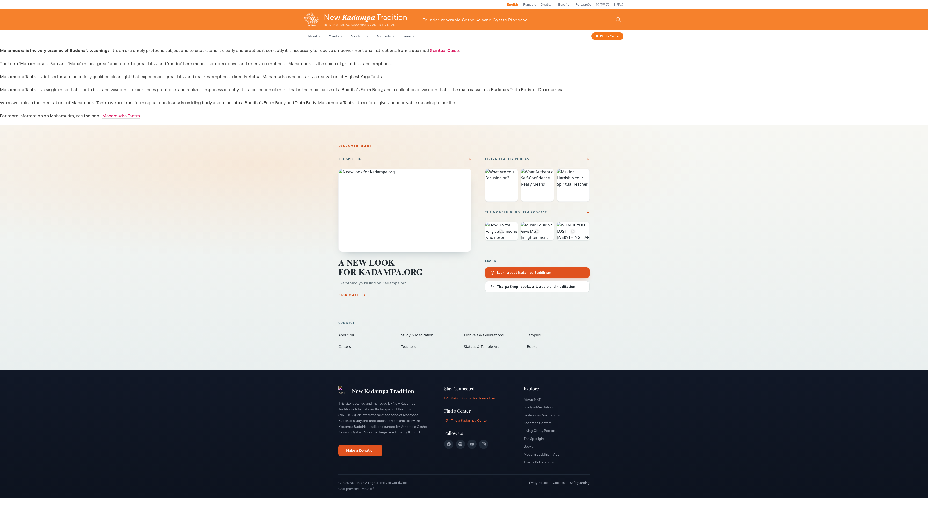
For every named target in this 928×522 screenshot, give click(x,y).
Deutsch (547, 4)
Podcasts (383, 36)
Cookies (559, 482)
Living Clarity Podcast (508, 159)
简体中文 (602, 4)
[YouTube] (472, 444)
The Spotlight (352, 159)
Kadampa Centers (537, 422)
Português (583, 4)
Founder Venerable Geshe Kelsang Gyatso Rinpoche (475, 19)
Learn (406, 36)
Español (564, 4)
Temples (555, 335)
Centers (366, 346)
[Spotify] (460, 444)
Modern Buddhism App (542, 454)
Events (334, 36)
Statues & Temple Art (492, 346)
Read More (348, 295)
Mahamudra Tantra (121, 115)
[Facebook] (448, 444)
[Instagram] (483, 444)
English (512, 4)
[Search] (618, 19)
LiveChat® (367, 488)
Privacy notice (537, 482)
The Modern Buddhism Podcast (516, 212)
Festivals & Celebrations (492, 335)
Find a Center (610, 36)
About (312, 36)
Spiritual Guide (444, 50)
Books (555, 346)
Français (529, 4)
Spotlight (358, 36)
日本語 (619, 4)
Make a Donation (360, 450)
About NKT (366, 335)
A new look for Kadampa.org (380, 267)
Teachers (429, 346)
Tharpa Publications (539, 461)
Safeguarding (580, 482)
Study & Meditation (429, 335)
